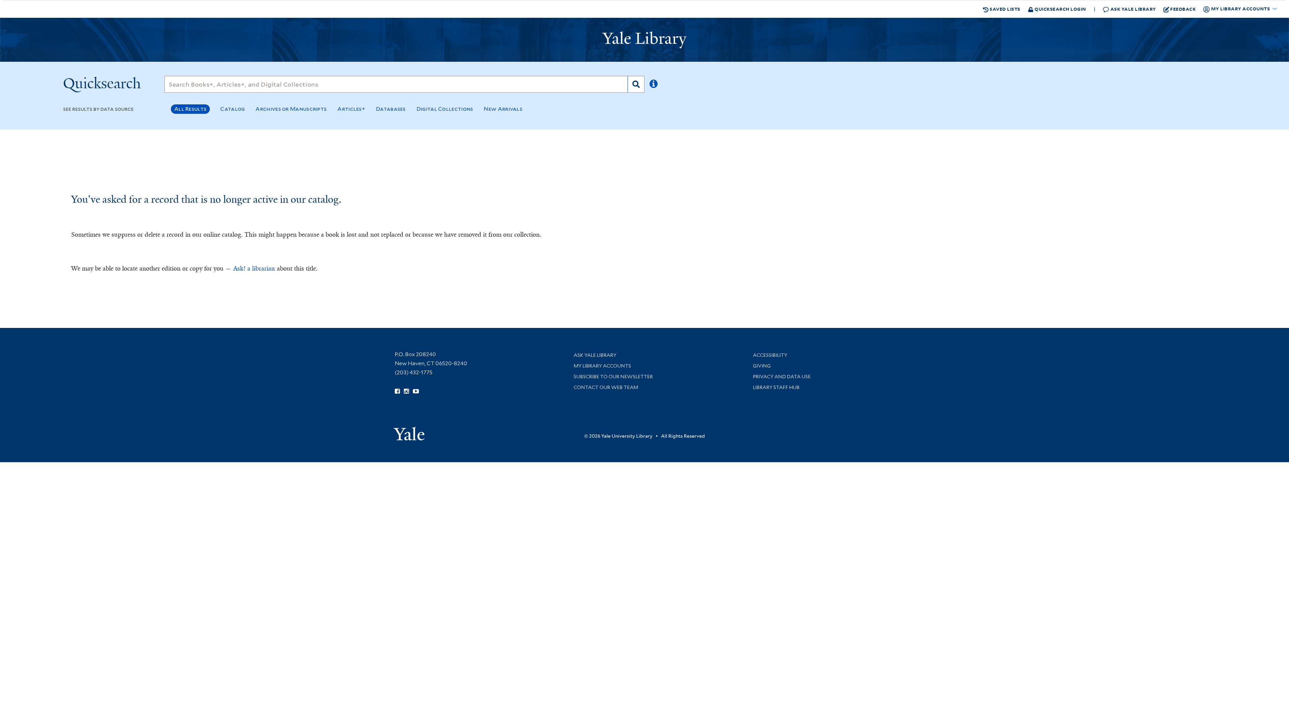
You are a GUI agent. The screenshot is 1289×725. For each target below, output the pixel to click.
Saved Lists (1004, 9)
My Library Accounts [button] (1240, 8)
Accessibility (770, 355)
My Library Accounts (602, 366)
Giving (762, 366)
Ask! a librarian (254, 268)
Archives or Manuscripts (291, 109)
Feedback (1183, 9)
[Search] (636, 84)
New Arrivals (503, 109)
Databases (391, 109)
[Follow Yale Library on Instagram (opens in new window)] (406, 391)
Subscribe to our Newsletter (613, 376)
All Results (190, 109)
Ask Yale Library (1132, 9)
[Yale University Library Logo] (644, 40)
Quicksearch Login (1060, 9)
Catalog (232, 109)
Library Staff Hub (776, 387)
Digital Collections (445, 109)
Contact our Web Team (606, 387)
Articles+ (351, 109)
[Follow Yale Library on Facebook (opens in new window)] (397, 391)
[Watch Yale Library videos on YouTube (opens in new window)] (416, 391)
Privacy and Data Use (782, 376)
